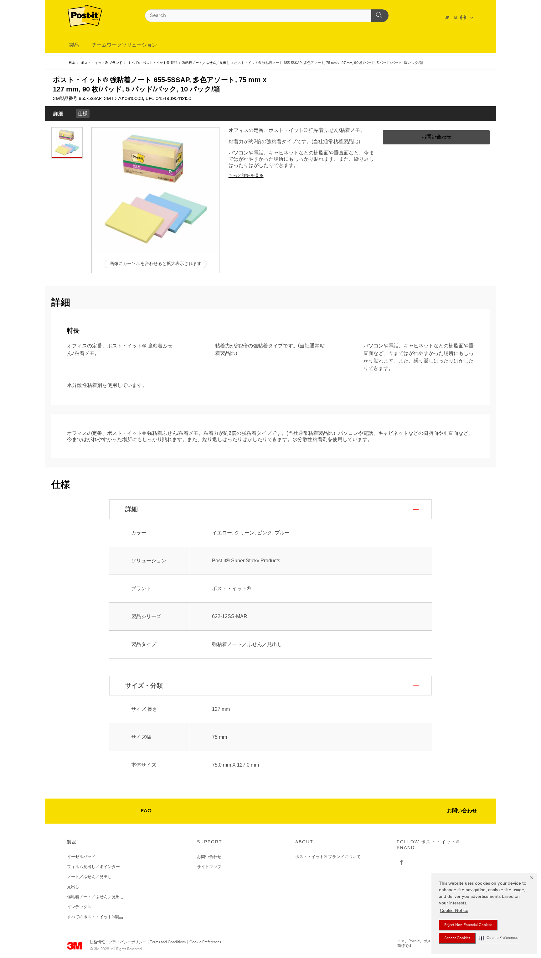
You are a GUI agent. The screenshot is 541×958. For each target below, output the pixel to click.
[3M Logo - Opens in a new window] (85, 16)
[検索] (380, 15)
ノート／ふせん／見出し (89, 876)
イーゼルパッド (81, 856)
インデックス (79, 906)
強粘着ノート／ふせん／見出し (95, 896)
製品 (74, 45)
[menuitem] (58, 113)
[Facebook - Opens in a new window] (401, 862)
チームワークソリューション (124, 45)
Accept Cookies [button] (457, 938)
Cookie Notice (454, 911)
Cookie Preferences (205, 942)
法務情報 (97, 942)
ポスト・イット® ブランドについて (328, 856)
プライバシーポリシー (127, 942)
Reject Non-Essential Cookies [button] (468, 925)
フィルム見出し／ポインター (93, 866)
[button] (498, 938)
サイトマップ (209, 866)
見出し (73, 886)
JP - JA (452, 18)
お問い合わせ (462, 811)
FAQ (146, 811)
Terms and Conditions (168, 942)
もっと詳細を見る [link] (246, 176)
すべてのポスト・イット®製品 (95, 916)
